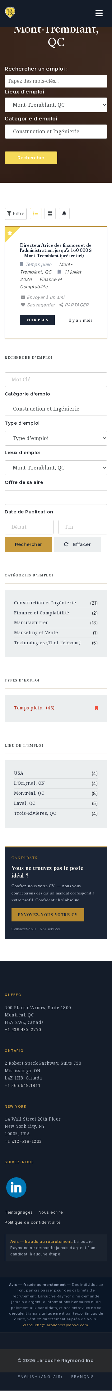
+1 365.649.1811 (23, 1085)
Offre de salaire (24, 482)
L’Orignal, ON (29, 783)
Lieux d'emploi (24, 92)
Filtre (18, 213)
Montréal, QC (29, 793)
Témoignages (19, 1212)
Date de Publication (29, 512)
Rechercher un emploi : (36, 69)
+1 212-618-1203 (23, 1141)
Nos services (50, 928)
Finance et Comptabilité (41, 612)
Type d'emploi (22, 423)
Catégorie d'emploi (31, 119)
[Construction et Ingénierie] (56, 131)
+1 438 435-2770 (23, 1029)
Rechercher (30, 158)
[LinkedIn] (16, 1187)
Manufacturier (31, 622)
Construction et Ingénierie (45, 602)
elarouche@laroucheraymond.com (55, 1325)
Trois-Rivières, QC (35, 813)
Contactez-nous (24, 928)
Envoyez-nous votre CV (48, 914)
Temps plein (34, 707)
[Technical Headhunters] (31, 13)
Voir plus (37, 319)
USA (19, 773)
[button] (99, 13)
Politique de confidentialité (33, 1222)
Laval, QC (24, 803)
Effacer (81, 544)
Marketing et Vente (36, 632)
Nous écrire (51, 1212)
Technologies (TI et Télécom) (47, 642)
